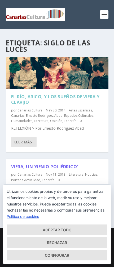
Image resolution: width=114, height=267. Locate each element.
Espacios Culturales (78, 115)
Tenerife (70, 121)
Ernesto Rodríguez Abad (44, 115)
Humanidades (21, 121)
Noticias (91, 174)
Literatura (41, 121)
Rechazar (57, 242)
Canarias (17, 115)
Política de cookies (23, 216)
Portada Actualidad (25, 180)
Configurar (57, 255)
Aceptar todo (57, 230)
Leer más (23, 141)
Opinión (56, 121)
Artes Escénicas (80, 110)
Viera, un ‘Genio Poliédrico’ (44, 167)
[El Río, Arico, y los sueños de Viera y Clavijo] (57, 73)
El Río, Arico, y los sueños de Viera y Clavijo (55, 99)
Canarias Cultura (29, 110)
